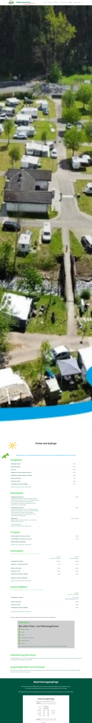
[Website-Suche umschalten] (83, 2)
